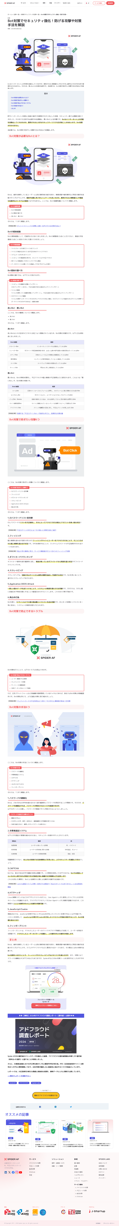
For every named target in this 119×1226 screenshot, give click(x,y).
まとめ (13, 108)
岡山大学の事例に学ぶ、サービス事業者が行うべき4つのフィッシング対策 (43, 551)
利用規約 (98, 1223)
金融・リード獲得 (57, 1166)
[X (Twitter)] (9, 1172)
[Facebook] (13, 1172)
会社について (103, 1163)
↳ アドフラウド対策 (81, 1187)
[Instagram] (16, 1172)
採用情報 (101, 1166)
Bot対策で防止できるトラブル (21, 103)
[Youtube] (20, 1172)
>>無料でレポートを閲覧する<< (19, 1076)
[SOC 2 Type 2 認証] (43, 1212)
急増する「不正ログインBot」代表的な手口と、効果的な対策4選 (40, 413)
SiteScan (32, 1172)
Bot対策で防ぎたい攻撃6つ (20, 100)
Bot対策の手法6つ (17, 106)
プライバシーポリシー (109, 1223)
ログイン (79, 3)
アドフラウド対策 (34, 1163)
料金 (30, 1175)
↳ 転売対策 (78, 1193)
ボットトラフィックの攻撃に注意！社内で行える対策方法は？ (39, 226)
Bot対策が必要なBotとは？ (20, 98)
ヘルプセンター (79, 1175)
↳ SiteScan (79, 1196)
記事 (75, 1166)
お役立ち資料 (78, 1172)
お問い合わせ (103, 1169)
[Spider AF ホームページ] (13, 1159)
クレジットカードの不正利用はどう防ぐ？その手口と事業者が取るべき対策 (43, 701)
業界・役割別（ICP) (58, 1163)
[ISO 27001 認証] (35, 1212)
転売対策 (32, 1169)
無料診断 (110, 3)
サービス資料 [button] (98, 3)
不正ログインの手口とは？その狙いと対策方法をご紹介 (36, 530)
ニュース (77, 1178)
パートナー (102, 1178)
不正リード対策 (34, 1166)
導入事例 (77, 1163)
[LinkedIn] (5, 1172)
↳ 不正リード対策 (81, 1191)
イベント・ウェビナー (81, 1181)
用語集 (76, 1169)
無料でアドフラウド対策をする (45, 1095)
